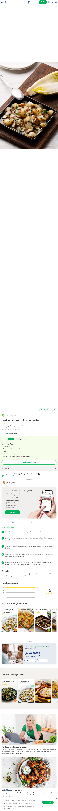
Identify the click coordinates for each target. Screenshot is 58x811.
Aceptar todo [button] (48, 802)
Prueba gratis (42, 2)
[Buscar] (5, 2)
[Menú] (1, 2)
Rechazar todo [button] (48, 805)
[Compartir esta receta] (51, 409)
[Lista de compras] (52, 2)
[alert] (29, 804)
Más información (31, 806)
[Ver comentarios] (44, 409)
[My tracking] (48, 2)
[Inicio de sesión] (56, 2)
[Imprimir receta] (47, 409)
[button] (20, 808)
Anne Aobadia (13, 474)
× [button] (56, 798)
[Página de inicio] (29, 2)
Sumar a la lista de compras (30, 462)
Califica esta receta (11, 433)
